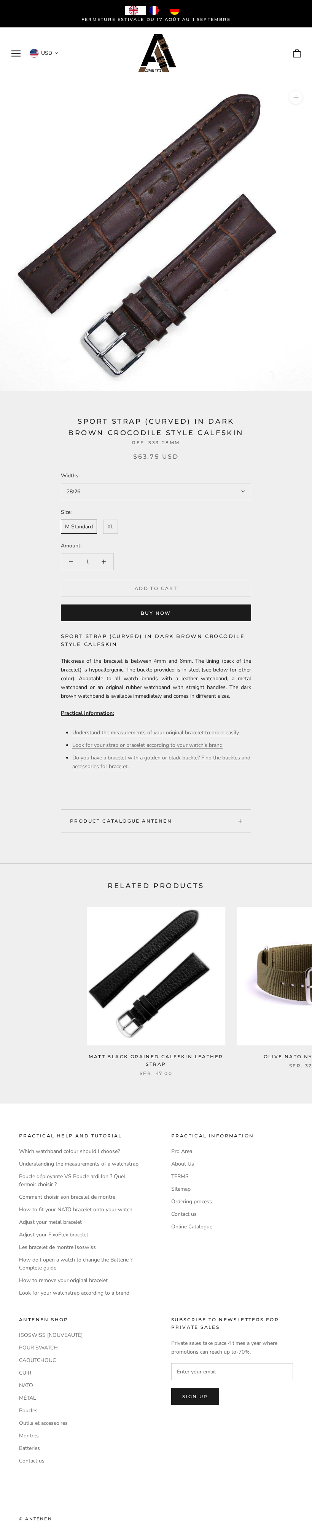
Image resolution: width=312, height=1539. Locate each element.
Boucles (28, 1410)
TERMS (180, 1176)
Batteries (29, 1448)
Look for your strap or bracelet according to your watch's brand (147, 745)
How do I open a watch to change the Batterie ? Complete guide (75, 1263)
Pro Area (181, 1151)
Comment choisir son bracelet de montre (67, 1197)
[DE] (176, 10)
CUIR (25, 1372)
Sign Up (195, 1396)
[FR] (156, 10)
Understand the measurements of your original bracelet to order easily (155, 732)
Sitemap (181, 1189)
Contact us (184, 1214)
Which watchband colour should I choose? (69, 1151)
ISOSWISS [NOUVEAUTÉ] (51, 1335)
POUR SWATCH (38, 1347)
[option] (156, 10)
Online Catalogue (191, 1226)
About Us (182, 1163)
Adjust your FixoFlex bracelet (53, 1234)
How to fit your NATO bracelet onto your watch (75, 1209)
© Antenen (35, 1518)
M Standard (79, 526)
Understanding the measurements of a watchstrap (78, 1163)
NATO (26, 1385)
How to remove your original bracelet (63, 1280)
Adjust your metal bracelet (50, 1222)
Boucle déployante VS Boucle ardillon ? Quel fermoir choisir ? (72, 1180)
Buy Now (156, 613)
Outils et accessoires (43, 1423)
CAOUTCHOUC (37, 1360)
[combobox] (135, 10)
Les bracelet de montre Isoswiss (57, 1247)
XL (110, 526)
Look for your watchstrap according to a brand (74, 1293)
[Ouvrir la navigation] (16, 53)
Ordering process (191, 1201)
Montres (29, 1435)
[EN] (135, 10)
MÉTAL (27, 1398)
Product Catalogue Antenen (121, 821)
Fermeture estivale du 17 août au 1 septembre (156, 19)
